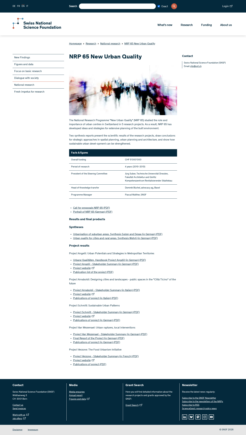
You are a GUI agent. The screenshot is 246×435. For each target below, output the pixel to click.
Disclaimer (17, 430)
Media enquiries (77, 392)
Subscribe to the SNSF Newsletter (199, 398)
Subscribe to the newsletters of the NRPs (202, 402)
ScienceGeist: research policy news (199, 409)
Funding (206, 25)
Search (73, 6)
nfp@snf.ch (195, 66)
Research (187, 25)
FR (18, 6)
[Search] (174, 6)
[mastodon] (197, 416)
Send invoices (19, 409)
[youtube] (211, 416)
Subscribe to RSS (190, 405)
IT (27, 6)
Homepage (75, 43)
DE (14, 6)
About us (226, 25)
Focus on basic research (28, 71)
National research (110, 43)
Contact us (18, 405)
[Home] (37, 28)
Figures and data (23, 64)
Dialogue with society (26, 78)
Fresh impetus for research (29, 92)
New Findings (22, 57)
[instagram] (204, 416)
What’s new (164, 25)
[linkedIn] (184, 416)
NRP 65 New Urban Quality (139, 43)
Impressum (33, 430)
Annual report (76, 395)
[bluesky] (191, 416)
